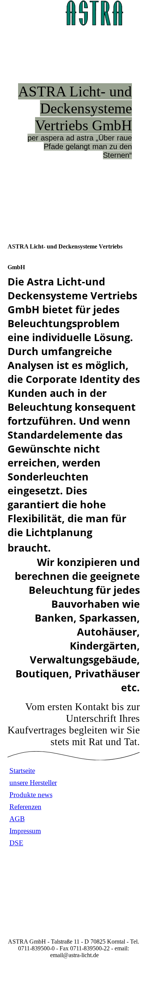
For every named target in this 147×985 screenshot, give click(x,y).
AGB (17, 819)
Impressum (25, 831)
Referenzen (25, 807)
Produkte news (30, 795)
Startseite (22, 771)
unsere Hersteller (33, 783)
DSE (16, 843)
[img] (94, 13)
